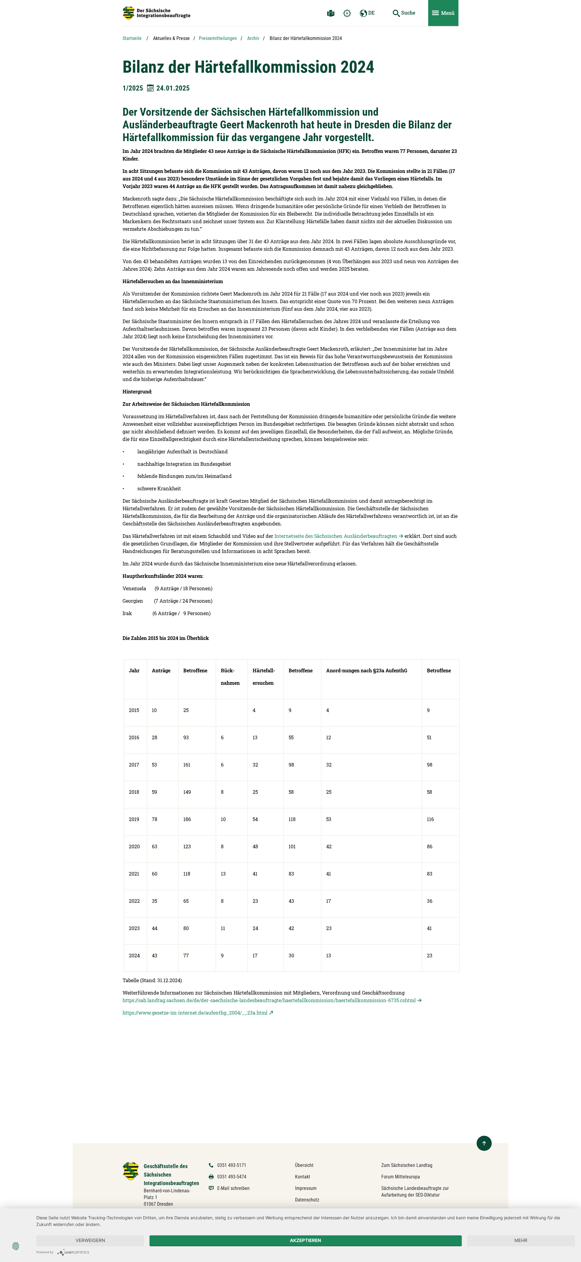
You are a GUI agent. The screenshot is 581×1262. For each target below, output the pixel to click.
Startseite (132, 38)
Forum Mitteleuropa (400, 1177)
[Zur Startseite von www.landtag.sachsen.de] (131, 1171)
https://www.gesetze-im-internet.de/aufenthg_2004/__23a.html (195, 1012)
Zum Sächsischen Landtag (406, 1165)
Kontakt (302, 1177)
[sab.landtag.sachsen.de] (156, 13)
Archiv (253, 38)
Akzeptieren (305, 1240)
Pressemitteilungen (218, 38)
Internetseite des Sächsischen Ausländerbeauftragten (335, 536)
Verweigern (90, 1240)
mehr (520, 1240)
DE (371, 12)
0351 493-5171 (231, 1165)
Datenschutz (307, 1200)
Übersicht (304, 1165)
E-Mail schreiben (233, 1188)
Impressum (306, 1188)
